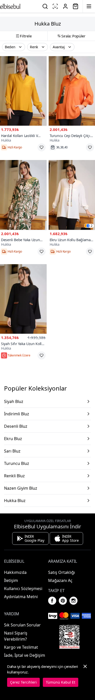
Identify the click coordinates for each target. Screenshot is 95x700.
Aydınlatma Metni (21, 596)
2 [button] (91, 226)
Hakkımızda (15, 572)
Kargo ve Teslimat (21, 647)
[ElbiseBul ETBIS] (69, 637)
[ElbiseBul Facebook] (52, 601)
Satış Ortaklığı (61, 572)
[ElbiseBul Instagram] (73, 601)
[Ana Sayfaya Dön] (10, 6)
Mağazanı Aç (60, 580)
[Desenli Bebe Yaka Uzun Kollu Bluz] (23, 195)
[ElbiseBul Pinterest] (63, 601)
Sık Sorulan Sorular (22, 625)
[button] (13, 47)
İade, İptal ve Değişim (24, 655)
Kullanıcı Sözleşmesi (23, 588)
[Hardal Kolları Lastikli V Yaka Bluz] (23, 91)
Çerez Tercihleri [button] (23, 682)
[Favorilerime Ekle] (41, 147)
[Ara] (45, 6)
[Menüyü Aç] (89, 6)
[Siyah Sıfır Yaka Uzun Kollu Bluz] (23, 299)
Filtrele (26, 35)
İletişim (11, 580)
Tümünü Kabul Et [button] (60, 682)
